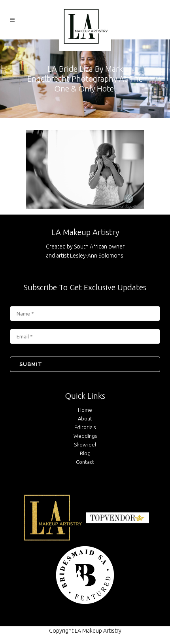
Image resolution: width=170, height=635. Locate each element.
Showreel (85, 444)
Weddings (85, 436)
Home (85, 410)
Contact (85, 462)
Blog (85, 453)
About (85, 418)
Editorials (85, 427)
